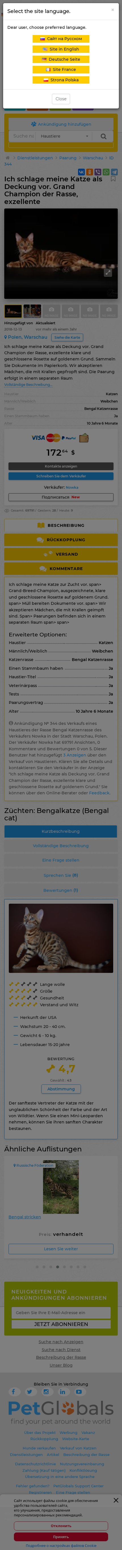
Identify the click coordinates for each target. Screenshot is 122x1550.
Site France (63, 69)
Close (61, 98)
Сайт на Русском (63, 38)
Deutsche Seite (63, 59)
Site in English (63, 49)
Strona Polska (63, 79)
